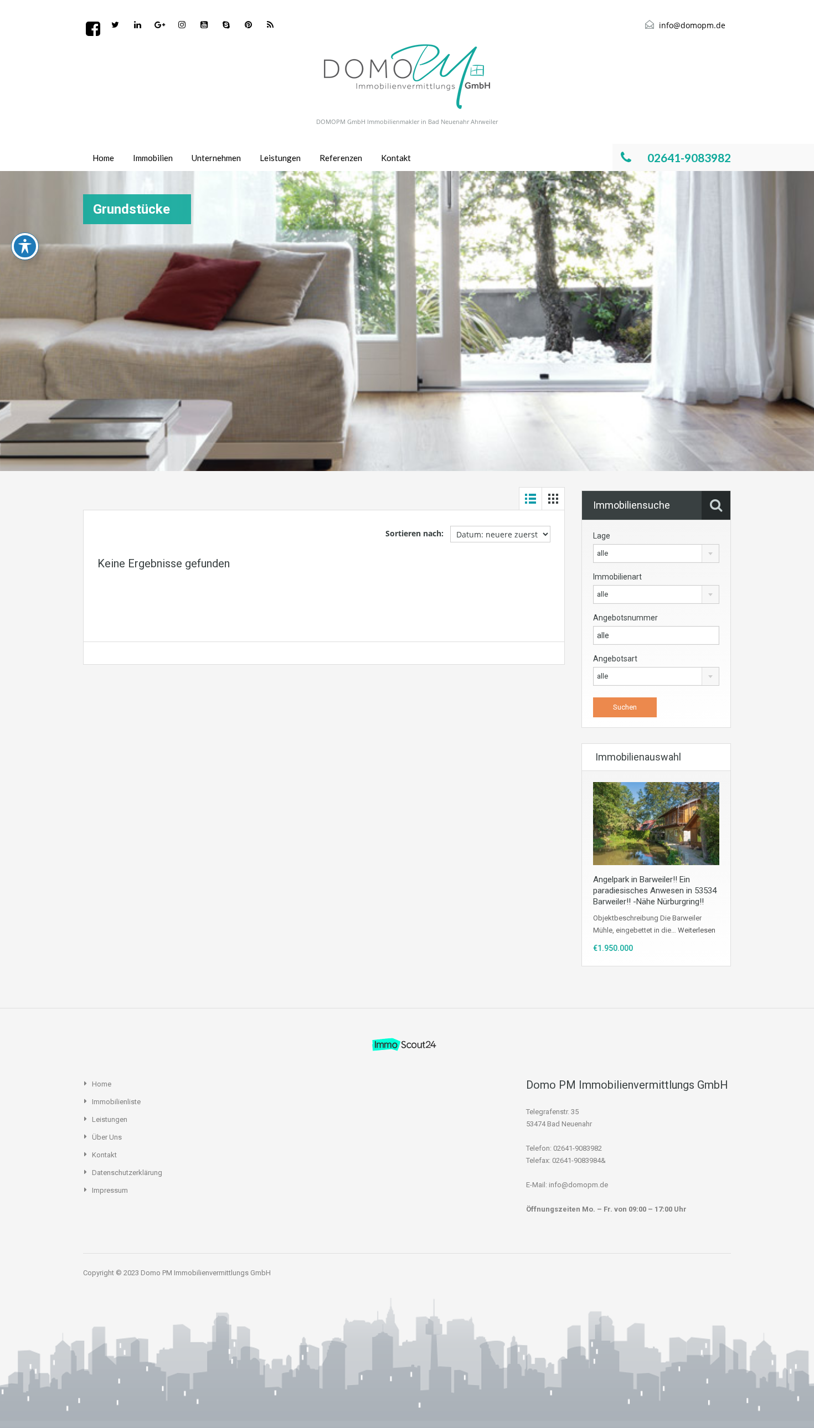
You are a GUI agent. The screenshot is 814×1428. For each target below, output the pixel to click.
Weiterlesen (696, 930)
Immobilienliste (116, 1102)
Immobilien (153, 158)
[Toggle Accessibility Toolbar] (25, 246)
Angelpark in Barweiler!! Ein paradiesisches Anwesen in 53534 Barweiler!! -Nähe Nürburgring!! (655, 891)
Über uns (107, 1137)
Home (103, 158)
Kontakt (396, 158)
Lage (601, 535)
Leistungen (280, 158)
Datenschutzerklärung (127, 1172)
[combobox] (656, 553)
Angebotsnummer (625, 617)
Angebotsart (615, 658)
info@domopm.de (692, 25)
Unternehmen (216, 158)
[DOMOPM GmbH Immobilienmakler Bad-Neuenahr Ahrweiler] (407, 77)
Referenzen (341, 158)
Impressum (110, 1190)
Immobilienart (617, 576)
